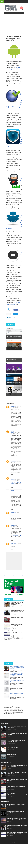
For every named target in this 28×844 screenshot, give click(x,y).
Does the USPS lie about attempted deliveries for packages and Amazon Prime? (17, 794)
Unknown (13, 406)
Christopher (14, 543)
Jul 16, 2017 (10, 828)
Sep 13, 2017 (10, 814)
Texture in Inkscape (11, 754)
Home (14, 575)
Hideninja (21, 180)
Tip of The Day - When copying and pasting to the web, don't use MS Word (16, 674)
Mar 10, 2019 (10, 807)
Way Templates (16, 842)
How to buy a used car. (15, 687)
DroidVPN (21, 135)
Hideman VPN (21, 219)
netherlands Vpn (17, 535)
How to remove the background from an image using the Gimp (16, 741)
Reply (12, 457)
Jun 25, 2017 (10, 835)
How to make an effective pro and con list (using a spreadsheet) (16, 694)
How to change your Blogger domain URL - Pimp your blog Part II (16, 787)
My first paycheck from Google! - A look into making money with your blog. (17, 667)
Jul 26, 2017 (10, 821)
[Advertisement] (14, 25)
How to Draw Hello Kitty (12, 747)
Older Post (22, 575)
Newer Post (6, 575)
